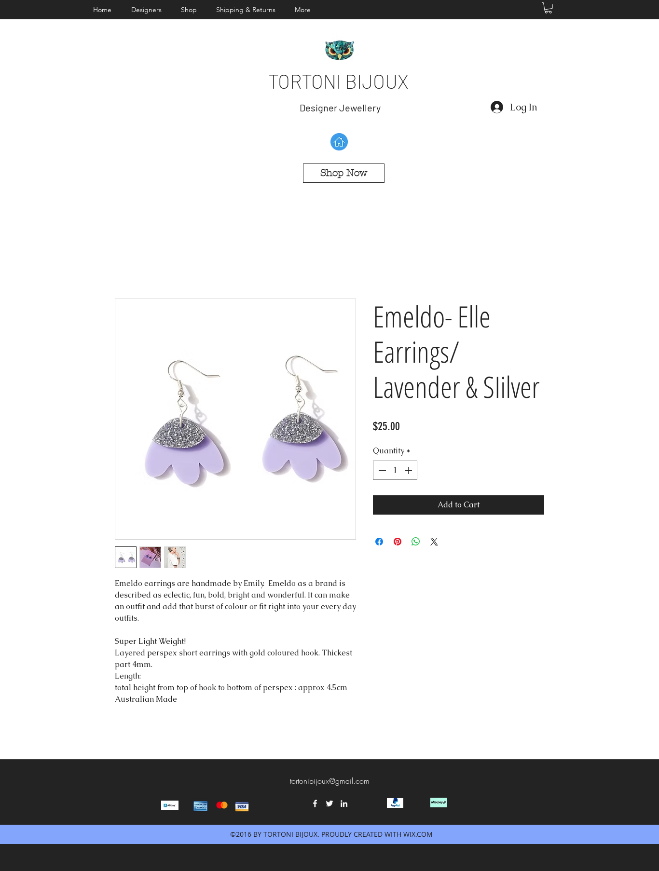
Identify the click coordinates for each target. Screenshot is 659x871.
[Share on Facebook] (379, 541)
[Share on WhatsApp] (416, 541)
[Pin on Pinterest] (397, 541)
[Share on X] (434, 541)
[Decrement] (381, 470)
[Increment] (409, 470)
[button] (149, 9)
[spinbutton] (395, 470)
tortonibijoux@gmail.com (330, 781)
